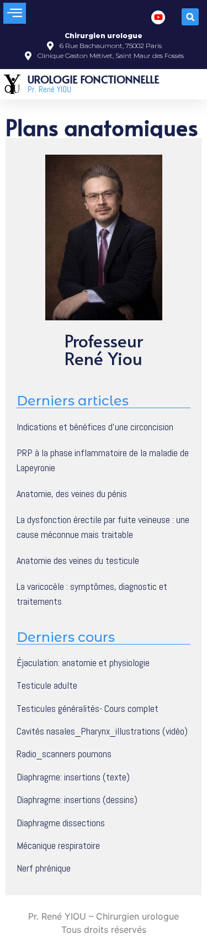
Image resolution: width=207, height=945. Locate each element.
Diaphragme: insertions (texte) (73, 777)
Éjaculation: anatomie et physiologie (83, 663)
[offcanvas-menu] (14, 13)
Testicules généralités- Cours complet (87, 709)
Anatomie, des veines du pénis (72, 493)
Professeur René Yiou (104, 349)
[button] (190, 16)
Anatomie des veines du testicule (78, 560)
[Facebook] (158, 17)
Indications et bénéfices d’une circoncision (95, 426)
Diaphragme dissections (61, 823)
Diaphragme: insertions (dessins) (77, 800)
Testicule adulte (47, 685)
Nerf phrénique (44, 868)
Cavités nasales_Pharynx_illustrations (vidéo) (102, 731)
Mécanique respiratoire (58, 846)
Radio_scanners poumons (64, 754)
